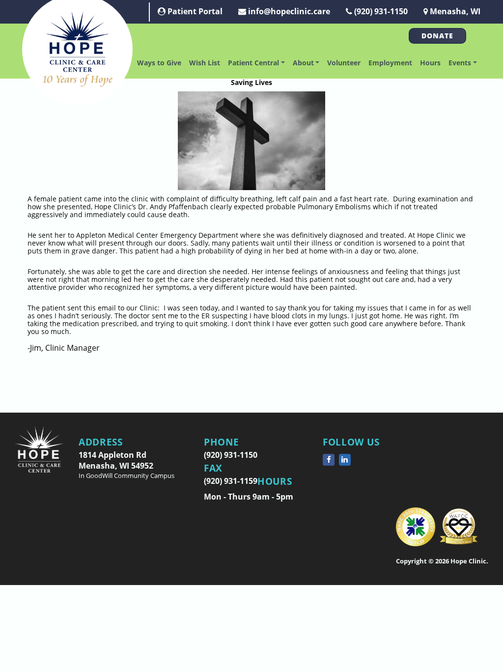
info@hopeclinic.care (288, 11)
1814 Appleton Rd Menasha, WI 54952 (126, 464)
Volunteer (344, 62)
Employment (390, 62)
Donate (437, 35)
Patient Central (253, 62)
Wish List (204, 62)
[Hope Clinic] (39, 457)
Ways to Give (159, 62)
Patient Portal (194, 11)
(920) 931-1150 (380, 11)
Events (459, 62)
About (303, 62)
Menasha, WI (454, 11)
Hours (430, 62)
